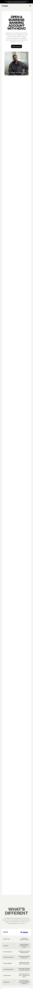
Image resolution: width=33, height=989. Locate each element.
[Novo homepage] (5, 6)
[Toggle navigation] (30, 6)
